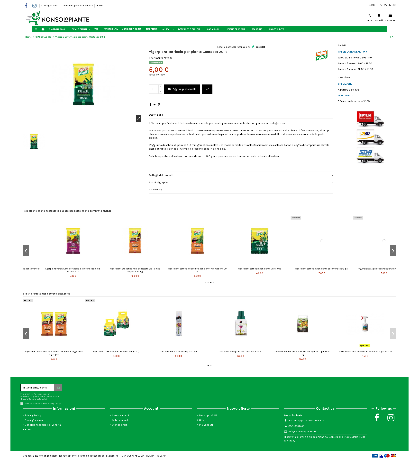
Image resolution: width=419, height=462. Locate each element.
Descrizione (156, 114)
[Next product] (393, 37)
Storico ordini (120, 424)
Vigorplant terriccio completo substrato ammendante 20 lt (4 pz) (116, 353)
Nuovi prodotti (208, 415)
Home (99, 5)
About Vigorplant (159, 182)
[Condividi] (150, 104)
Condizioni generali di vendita (77, 5)
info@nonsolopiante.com (303, 431)
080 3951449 (364, 57)
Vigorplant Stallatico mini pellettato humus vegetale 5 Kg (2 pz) (178, 353)
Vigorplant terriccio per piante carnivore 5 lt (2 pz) (54, 268)
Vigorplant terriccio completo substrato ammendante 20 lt (241, 270)
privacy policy (54, 403)
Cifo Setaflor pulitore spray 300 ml (302, 351)
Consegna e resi (50, 5)
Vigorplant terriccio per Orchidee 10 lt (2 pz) (241, 351)
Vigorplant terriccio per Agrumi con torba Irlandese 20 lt (303, 270)
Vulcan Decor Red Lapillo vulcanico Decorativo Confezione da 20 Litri (178, 270)
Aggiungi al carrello (184, 89)
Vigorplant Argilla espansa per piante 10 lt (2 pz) (116, 268)
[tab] (241, 115)
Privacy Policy (33, 415)
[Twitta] (154, 104)
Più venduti (206, 424)
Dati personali (120, 420)
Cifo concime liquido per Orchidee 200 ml (365, 351)
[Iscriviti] (58, 387)
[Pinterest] (159, 104)
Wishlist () (389, 5)
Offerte (203, 420)
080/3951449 (296, 426)
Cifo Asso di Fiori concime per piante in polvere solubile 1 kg (54, 353)
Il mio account (120, 415)
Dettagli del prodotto (161, 175)
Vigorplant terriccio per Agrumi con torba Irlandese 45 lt (365, 270)
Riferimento (156, 57)
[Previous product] (391, 37)
